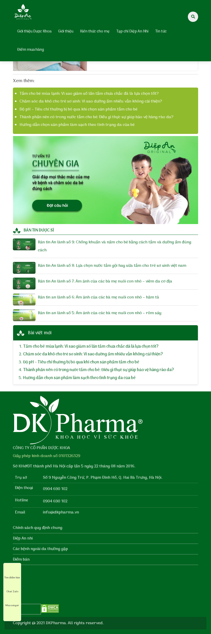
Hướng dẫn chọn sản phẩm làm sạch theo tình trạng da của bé (77, 125)
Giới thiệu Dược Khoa (34, 31)
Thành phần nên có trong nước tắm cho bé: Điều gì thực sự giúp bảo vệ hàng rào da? (96, 117)
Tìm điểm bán (12, 578)
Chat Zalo (12, 591)
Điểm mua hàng (30, 50)
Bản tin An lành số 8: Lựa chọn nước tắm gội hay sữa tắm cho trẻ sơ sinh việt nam (112, 265)
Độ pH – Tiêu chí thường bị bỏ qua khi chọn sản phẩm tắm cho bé (78, 109)
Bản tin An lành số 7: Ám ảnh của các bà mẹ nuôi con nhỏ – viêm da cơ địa (105, 281)
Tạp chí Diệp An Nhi (132, 31)
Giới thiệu (65, 31)
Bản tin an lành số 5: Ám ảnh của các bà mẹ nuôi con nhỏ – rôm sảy (99, 313)
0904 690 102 (55, 489)
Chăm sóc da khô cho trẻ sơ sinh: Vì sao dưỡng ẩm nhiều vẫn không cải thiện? (91, 101)
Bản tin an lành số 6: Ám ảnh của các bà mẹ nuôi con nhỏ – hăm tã (98, 297)
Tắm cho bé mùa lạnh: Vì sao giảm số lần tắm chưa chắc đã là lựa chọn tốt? (89, 93)
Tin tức (161, 31)
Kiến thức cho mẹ (95, 31)
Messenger (12, 605)
